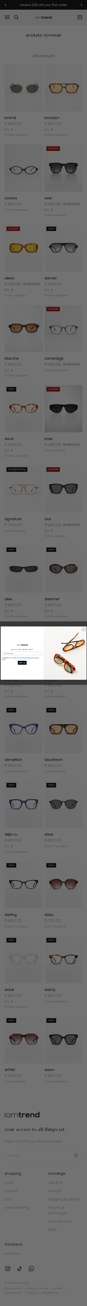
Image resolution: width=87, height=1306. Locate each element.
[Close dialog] (84, 629)
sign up (22, 663)
